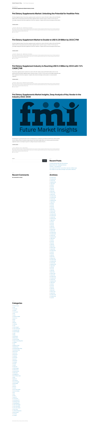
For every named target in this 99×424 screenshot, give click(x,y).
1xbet (14, 307)
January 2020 (52, 274)
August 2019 (52, 282)
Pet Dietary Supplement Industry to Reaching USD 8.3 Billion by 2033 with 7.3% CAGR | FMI (47, 67)
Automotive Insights (16, 316)
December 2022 (53, 232)
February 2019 (52, 291)
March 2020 (52, 271)
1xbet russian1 (15, 311)
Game (14, 343)
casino (14, 325)
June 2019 (52, 285)
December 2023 (53, 214)
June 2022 (52, 241)
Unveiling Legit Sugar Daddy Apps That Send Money (59, 163)
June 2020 (52, 267)
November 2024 (53, 197)
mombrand (15, 356)
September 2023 (53, 218)
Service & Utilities (16, 391)
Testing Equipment (16, 403)
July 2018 (52, 297)
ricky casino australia (16, 389)
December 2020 (53, 259)
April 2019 (52, 288)
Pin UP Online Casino (17, 375)
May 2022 (52, 243)
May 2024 (52, 206)
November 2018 (53, 296)
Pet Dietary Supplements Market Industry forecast (45, 83)
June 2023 (52, 223)
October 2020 (52, 262)
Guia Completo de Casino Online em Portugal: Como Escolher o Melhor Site (63, 169)
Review (14, 384)
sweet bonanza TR (16, 400)
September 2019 (53, 281)
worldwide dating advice (17, 410)
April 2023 (52, 226)
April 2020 (52, 270)
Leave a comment (15, 58)
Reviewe (14, 386)
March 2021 (52, 256)
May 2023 (52, 224)
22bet (14, 313)
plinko (14, 377)
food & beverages (16, 339)
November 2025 (53, 179)
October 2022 (52, 235)
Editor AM (14, 27)
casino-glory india (16, 330)
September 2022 (53, 236)
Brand (14, 319)
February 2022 (52, 247)
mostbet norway (16, 369)
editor (14, 147)
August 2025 (52, 183)
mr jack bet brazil (16, 371)
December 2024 (53, 195)
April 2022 (52, 244)
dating (14, 334)
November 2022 (53, 233)
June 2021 (52, 252)
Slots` (14, 394)
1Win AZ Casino (16, 305)
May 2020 (52, 268)
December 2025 (53, 177)
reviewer (14, 388)
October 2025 (52, 180)
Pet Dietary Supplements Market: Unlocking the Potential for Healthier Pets (45, 13)
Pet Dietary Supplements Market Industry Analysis (30, 83)
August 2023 (52, 220)
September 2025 (53, 182)
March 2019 (52, 290)
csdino (14, 333)
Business (14, 322)
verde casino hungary (16, 404)
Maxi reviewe (15, 351)
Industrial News (15, 346)
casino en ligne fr (16, 327)
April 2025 (52, 189)
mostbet (14, 365)
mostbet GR (15, 366)
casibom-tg (15, 324)
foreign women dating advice (18, 340)
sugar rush (15, 397)
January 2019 (52, 293)
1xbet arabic (15, 308)
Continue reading (15, 24)
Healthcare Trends (26, 82)
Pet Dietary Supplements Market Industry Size (40, 56)
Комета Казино (16, 412)
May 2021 (52, 253)
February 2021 (52, 258)
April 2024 (52, 208)
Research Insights (16, 381)
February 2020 (52, 273)
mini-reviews (15, 354)
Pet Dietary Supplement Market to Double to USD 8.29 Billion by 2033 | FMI (45, 40)
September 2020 (53, 264)
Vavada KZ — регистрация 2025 (55, 166)
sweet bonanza (15, 398)
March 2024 (52, 209)
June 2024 (52, 205)
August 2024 (52, 201)
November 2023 (53, 215)
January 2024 (52, 212)
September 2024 (53, 200)
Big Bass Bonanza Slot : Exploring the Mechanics (58, 164)
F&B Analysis (26, 27)
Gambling (14, 342)
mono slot (14, 359)
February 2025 (52, 192)
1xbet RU (14, 310)
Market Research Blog (17, 3)
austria (14, 315)
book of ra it (15, 318)
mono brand (15, 357)
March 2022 (52, 246)
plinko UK (15, 378)
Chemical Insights (16, 331)
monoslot (14, 363)
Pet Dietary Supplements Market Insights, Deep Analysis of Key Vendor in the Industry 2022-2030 (46, 95)
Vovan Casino (15, 409)
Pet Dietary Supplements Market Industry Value (21, 57)
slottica (14, 395)
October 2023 (52, 217)
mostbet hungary (16, 368)
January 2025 (52, 194)
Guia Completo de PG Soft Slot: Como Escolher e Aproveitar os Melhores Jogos (63, 168)
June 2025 (52, 186)
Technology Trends (16, 401)
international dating (16, 350)
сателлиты (15, 413)
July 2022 (52, 240)
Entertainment (15, 336)
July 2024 (52, 203)
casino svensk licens (16, 328)
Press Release (30, 27)
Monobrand (15, 360)
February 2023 (52, 229)
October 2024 (52, 198)
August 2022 (52, 238)
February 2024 (52, 211)
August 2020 (52, 265)
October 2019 (52, 279)
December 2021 (53, 250)
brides (14, 321)
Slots (14, 392)
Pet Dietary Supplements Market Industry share (27, 56)
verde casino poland (16, 406)
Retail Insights (15, 383)
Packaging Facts (16, 374)
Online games (15, 372)
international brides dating (17, 348)
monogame (15, 362)
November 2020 (53, 261)
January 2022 (52, 249)
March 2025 (52, 191)
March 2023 (52, 227)
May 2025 (52, 188)
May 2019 (52, 287)
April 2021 (52, 255)
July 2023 (52, 221)
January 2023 (52, 230)
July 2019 (52, 284)
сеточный (15, 415)
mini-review (15, 353)
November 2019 (53, 278)
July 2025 (52, 185)
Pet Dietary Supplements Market (18, 83)
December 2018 (53, 294)
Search (13, 158)
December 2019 (53, 276)
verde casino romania (16, 407)
